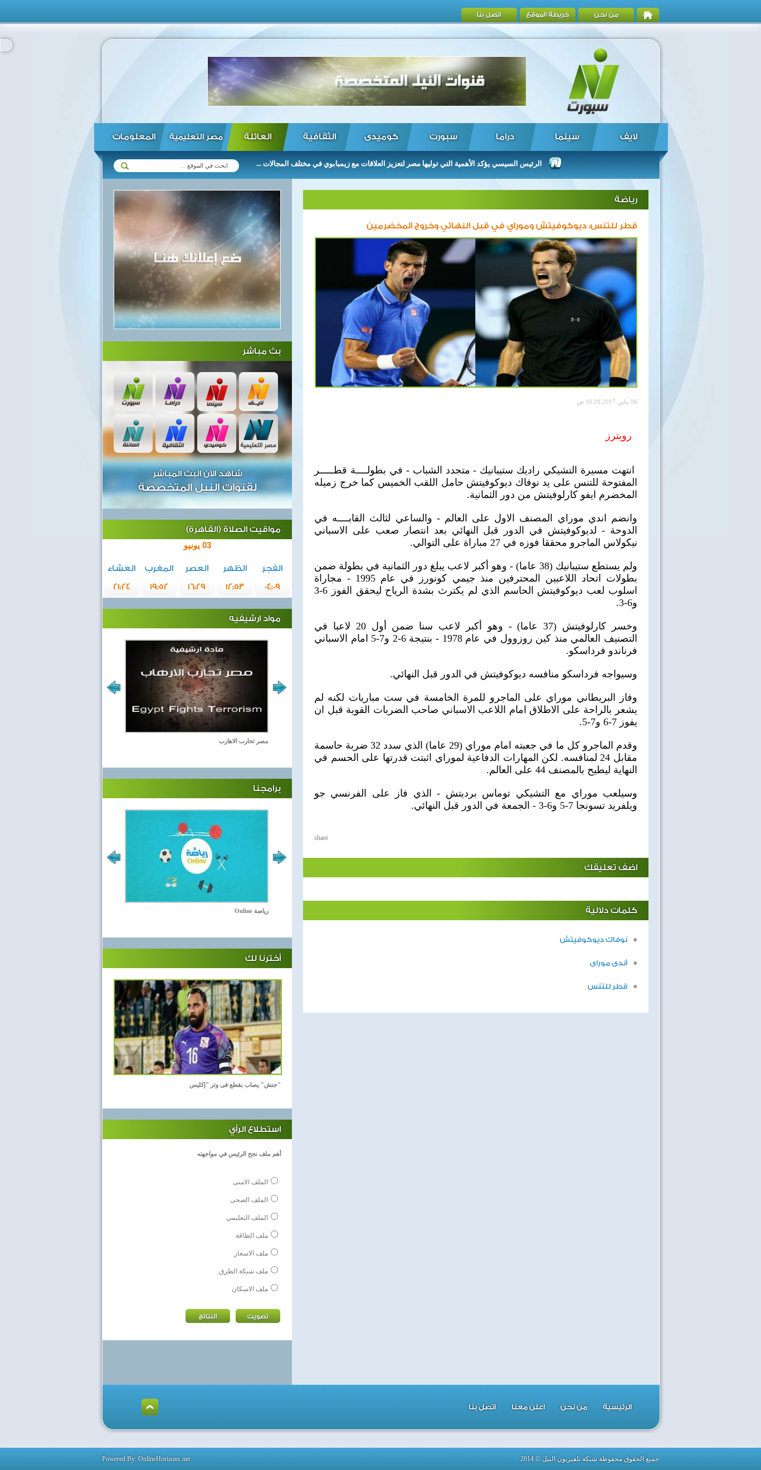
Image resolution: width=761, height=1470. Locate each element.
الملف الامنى (250, 1182)
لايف (628, 136)
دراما (505, 136)
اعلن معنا (528, 1407)
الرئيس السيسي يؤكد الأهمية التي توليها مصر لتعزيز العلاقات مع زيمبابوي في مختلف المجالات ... (428, 163)
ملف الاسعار (251, 1253)
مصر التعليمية (196, 137)
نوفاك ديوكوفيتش (593, 939)
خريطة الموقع (547, 14)
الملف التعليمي (247, 1218)
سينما (567, 136)
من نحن (606, 14)
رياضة (625, 199)
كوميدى (381, 136)
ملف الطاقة (252, 1235)
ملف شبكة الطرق (243, 1271)
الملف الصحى (249, 1200)
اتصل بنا (489, 14)
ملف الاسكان (250, 1289)
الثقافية (319, 136)
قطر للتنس (607, 986)
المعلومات (134, 136)
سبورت (443, 136)
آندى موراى (608, 963)
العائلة (257, 136)
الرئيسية (617, 1407)
